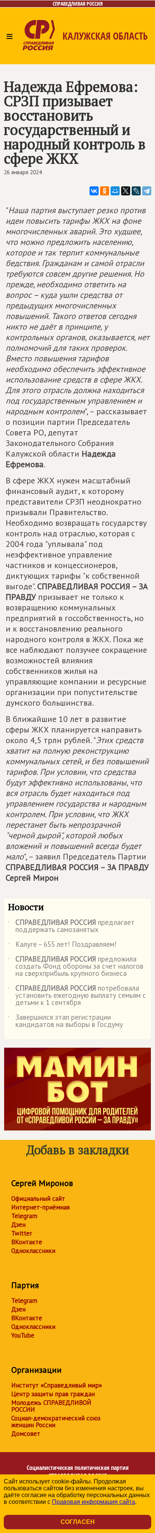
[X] (125, 190)
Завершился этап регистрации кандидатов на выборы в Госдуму (65, 1021)
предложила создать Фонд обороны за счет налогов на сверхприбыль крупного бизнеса (75, 966)
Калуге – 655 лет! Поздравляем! (62, 946)
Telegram (24, 1215)
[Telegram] (146, 190)
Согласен (78, 1522)
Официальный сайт (38, 1198)
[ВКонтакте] (94, 190)
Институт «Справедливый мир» (56, 1385)
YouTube (22, 1335)
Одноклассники (33, 1250)
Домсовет (25, 1433)
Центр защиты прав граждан (53, 1394)
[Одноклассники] (104, 190)
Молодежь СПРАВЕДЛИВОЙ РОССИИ (51, 1406)
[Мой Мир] (115, 190)
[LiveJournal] (136, 190)
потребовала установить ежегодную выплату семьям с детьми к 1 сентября (77, 996)
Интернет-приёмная (40, 1207)
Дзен (18, 1224)
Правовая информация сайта (93, 1502)
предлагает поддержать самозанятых (71, 926)
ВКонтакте (26, 1242)
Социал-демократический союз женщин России (55, 1421)
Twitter (21, 1233)
